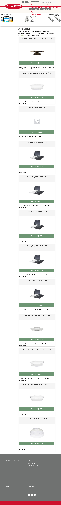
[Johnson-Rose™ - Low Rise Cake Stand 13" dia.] (37, 52)
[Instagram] (28, 2)
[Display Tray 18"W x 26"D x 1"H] (37, 156)
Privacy (37, 502)
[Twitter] (25, 2)
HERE (22, 35)
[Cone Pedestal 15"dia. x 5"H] (37, 121)
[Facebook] (23, 2)
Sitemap (45, 502)
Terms (41, 502)
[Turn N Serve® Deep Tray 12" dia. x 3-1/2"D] (37, 87)
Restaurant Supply (9, 463)
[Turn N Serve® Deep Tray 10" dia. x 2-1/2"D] (37, 398)
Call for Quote (37, 63)
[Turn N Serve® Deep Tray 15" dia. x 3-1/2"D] (37, 363)
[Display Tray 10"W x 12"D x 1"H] (37, 294)
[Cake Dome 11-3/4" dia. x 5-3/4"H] (37, 433)
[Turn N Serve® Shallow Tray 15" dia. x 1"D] (37, 329)
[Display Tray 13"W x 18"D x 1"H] (37, 225)
